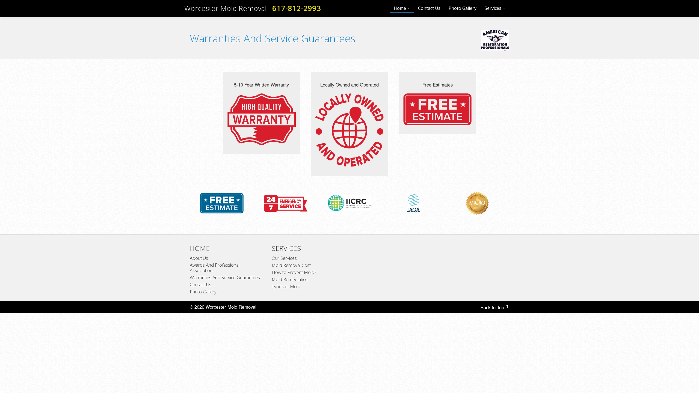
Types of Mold (286, 286)
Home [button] (400, 8)
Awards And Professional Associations (214, 267)
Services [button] (493, 8)
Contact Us (429, 8)
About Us (199, 258)
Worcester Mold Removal (225, 8)
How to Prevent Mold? (294, 272)
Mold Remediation (290, 279)
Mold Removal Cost (291, 265)
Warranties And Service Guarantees (225, 277)
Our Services (284, 258)
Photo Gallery (462, 8)
